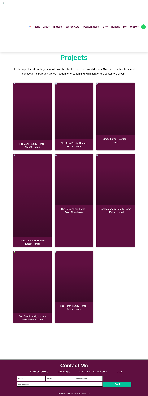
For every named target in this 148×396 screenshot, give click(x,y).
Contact (134, 27)
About (46, 27)
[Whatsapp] (143, 26)
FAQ (125, 27)
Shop (105, 27)
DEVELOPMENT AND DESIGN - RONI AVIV (74, 393)
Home (37, 27)
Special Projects (91, 27)
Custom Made (72, 27)
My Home (115, 27)
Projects (57, 27)
